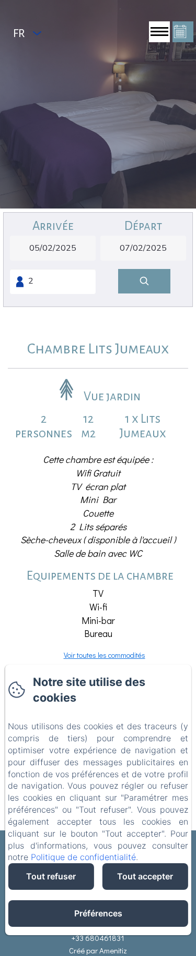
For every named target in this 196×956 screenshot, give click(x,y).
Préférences (98, 913)
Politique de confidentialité (83, 857)
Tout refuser (51, 876)
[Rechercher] (144, 281)
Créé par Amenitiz (98, 950)
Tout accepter (145, 876)
